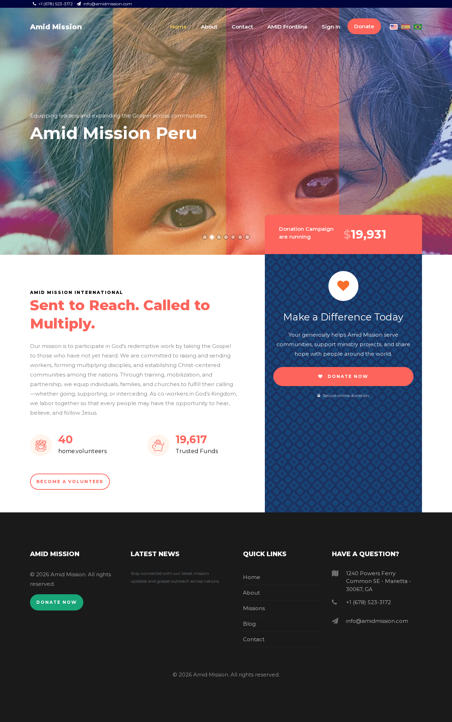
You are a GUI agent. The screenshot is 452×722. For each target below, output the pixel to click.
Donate (364, 26)
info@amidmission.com (107, 3)
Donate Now (347, 376)
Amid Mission (56, 27)
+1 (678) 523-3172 (55, 3)
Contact (242, 26)
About (209, 26)
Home (178, 26)
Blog (249, 623)
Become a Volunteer (69, 481)
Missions (254, 608)
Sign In (331, 26)
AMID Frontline (287, 26)
